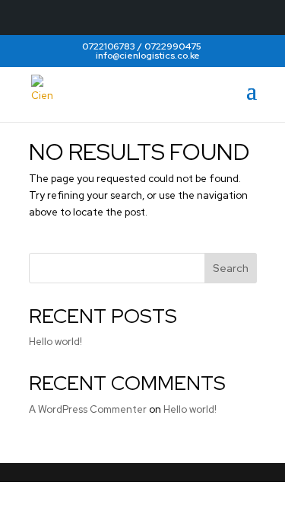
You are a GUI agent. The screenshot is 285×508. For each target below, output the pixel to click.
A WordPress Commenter (88, 409)
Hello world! (55, 341)
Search (231, 268)
